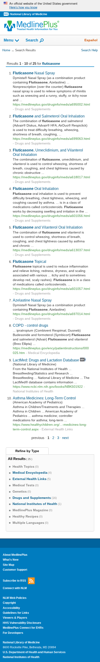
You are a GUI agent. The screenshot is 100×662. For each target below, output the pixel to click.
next (65, 438)
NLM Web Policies (15, 598)
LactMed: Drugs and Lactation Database (46, 360)
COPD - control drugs (30, 325)
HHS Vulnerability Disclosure (22, 622)
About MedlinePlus (15, 554)
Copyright (9, 602)
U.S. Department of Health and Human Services (34, 652)
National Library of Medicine (28, 14)
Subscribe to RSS (14, 580)
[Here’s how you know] (50, 5)
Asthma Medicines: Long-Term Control (44, 398)
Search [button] (32, 40)
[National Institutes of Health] (7, 14)
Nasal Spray (34, 73)
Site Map (8, 564)
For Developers (13, 633)
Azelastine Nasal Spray (32, 300)
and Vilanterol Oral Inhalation (48, 227)
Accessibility (11, 608)
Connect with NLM (15, 588)
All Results (17, 459)
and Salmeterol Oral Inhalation (49, 116)
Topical (29, 261)
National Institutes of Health (21, 657)
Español (90, 40)
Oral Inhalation (36, 188)
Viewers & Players (15, 617)
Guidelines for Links (16, 612)
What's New (10, 559)
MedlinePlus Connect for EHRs (23, 627)
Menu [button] (8, 40)
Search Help (89, 50)
